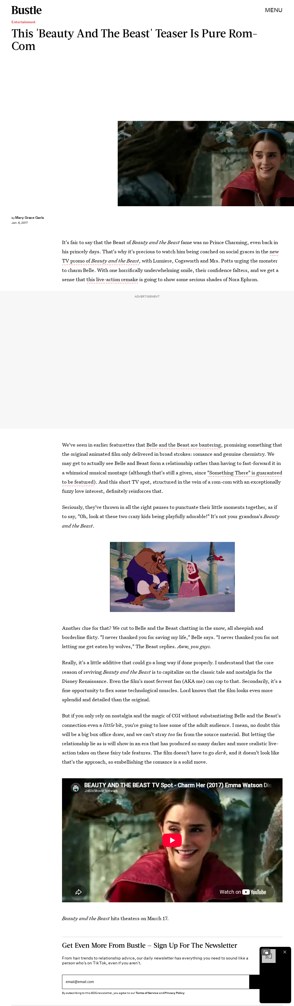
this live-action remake (112, 279)
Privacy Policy (175, 993)
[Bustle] (26, 10)
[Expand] (265, 952)
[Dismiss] (284, 952)
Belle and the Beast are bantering (183, 444)
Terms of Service (147, 993)
